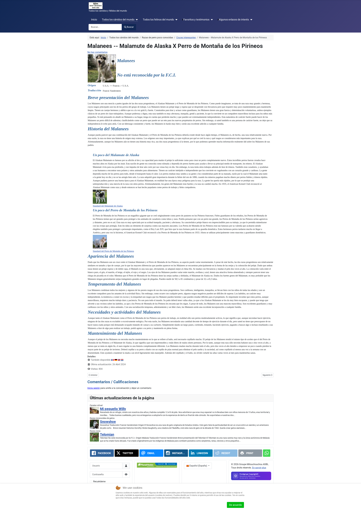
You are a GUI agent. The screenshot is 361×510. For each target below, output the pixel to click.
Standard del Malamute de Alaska (108, 206)
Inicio (94, 19)
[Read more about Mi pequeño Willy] (94, 410)
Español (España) (198, 465)
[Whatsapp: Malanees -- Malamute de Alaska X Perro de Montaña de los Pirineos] (266, 453)
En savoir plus (259, 467)
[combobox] (105, 27)
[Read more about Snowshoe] (94, 424)
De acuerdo (235, 504)
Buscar (130, 27)
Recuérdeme (99, 481)
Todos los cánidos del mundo (118, 19)
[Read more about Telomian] (94, 437)
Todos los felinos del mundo (158, 19)
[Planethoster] (157, 465)
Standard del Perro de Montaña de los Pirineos (113, 251)
